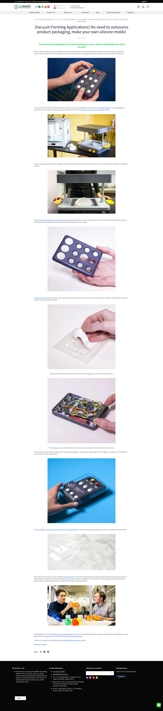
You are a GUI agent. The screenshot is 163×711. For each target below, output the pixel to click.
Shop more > (45, 1)
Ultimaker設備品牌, (64, 19)
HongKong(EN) (62, 8)
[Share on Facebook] (44, 652)
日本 (57, 5)
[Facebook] (39, 7)
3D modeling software (104, 108)
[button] (138, 7)
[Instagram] (45, 7)
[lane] (42, 7)
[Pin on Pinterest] (48, 652)
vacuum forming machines (73, 636)
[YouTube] (48, 7)
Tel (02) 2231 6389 (59, 671)
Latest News (85, 12)
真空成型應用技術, (123, 19)
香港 (57, 8)
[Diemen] (36, 7)
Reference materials (40, 644)
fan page (44, 640)
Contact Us (130, 12)
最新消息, (110, 19)
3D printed (43, 164)
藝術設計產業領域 (81, 21)
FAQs (97, 12)
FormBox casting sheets (41, 298)
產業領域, (116, 19)
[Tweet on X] (40, 652)
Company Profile (34, 12)
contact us (48, 636)
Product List (50, 12)
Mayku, (56, 19)
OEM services (68, 12)
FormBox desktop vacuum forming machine (54, 220)
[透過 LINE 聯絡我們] (159, 705)
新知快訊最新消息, (103, 19)
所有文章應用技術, (93, 19)
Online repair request (113, 12)
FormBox (60, 164)
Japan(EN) (61, 5)
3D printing (67, 577)
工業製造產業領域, (83, 19)
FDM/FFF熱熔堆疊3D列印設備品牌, (44, 19)
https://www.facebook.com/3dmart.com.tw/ (72, 640)
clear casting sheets (71, 530)
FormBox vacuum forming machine (92, 110)
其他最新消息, (74, 19)
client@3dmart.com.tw (60, 674)
